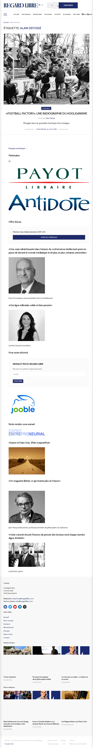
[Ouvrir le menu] (5, 14)
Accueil (16, 14)
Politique (48, 14)
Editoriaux (26, 14)
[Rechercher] (82, 14)
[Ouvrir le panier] (88, 14)
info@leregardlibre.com (24, 601)
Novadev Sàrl (9, 744)
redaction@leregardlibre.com (23, 599)
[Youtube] (15, 607)
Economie (67, 14)
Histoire (76, 14)
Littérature (46, 108)
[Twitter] (10, 607)
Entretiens (37, 14)
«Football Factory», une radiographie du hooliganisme (46, 113)
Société (57, 14)
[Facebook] (5, 607)
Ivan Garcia (50, 118)
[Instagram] (25, 607)
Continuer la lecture (46, 129)
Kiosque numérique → (18, 148)
